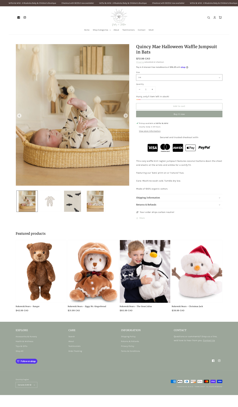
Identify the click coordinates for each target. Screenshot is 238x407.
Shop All (19, 351)
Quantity (140, 84)
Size (138, 72)
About (71, 341)
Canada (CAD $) (25, 385)
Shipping (140, 62)
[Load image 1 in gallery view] (27, 201)
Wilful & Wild (187, 386)
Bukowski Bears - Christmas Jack (187, 306)
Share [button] (142, 218)
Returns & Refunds (130, 341)
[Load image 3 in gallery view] (72, 201)
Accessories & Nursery (26, 336)
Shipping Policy (128, 336)
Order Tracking (75, 351)
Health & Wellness (24, 341)
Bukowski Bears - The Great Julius (136, 306)
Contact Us (209, 340)
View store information (149, 131)
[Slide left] (19, 115)
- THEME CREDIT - (200, 386)
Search (71, 336)
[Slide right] (126, 115)
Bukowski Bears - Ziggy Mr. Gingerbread (87, 306)
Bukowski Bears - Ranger (28, 306)
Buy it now (179, 114)
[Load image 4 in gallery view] (95, 201)
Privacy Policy (127, 346)
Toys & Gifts (21, 346)
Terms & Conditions (130, 351)
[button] (101, 30)
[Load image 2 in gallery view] (49, 201)
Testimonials (74, 346)
